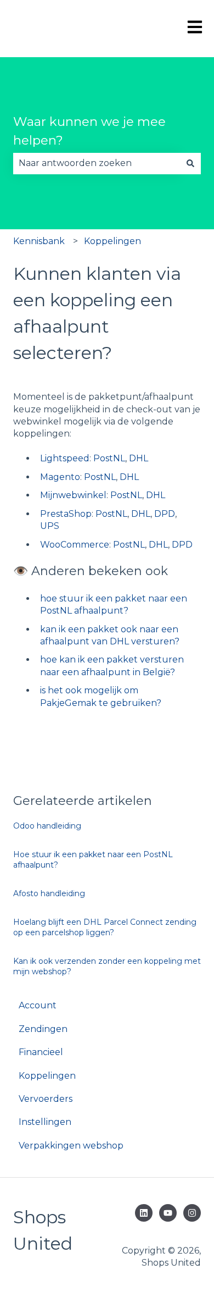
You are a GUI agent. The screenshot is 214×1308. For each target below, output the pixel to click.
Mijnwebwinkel (73, 495)
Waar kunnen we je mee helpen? (89, 131)
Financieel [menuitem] (41, 1052)
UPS (49, 526)
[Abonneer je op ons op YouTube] (168, 1213)
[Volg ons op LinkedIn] (144, 1213)
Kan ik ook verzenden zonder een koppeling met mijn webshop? (107, 966)
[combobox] (96, 163)
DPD (164, 514)
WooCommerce (74, 544)
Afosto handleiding (49, 893)
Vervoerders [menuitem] (45, 1099)
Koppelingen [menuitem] (47, 1075)
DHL (138, 458)
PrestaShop (66, 514)
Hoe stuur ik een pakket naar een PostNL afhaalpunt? (93, 859)
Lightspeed (64, 458)
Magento (60, 477)
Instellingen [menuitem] (45, 1122)
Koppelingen (112, 241)
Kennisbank (39, 241)
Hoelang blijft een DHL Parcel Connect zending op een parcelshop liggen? (104, 927)
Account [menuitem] (38, 1005)
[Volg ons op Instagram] (192, 1213)
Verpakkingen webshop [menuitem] (71, 1145)
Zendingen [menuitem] (43, 1029)
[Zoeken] (190, 163)
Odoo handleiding (47, 826)
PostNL (109, 458)
